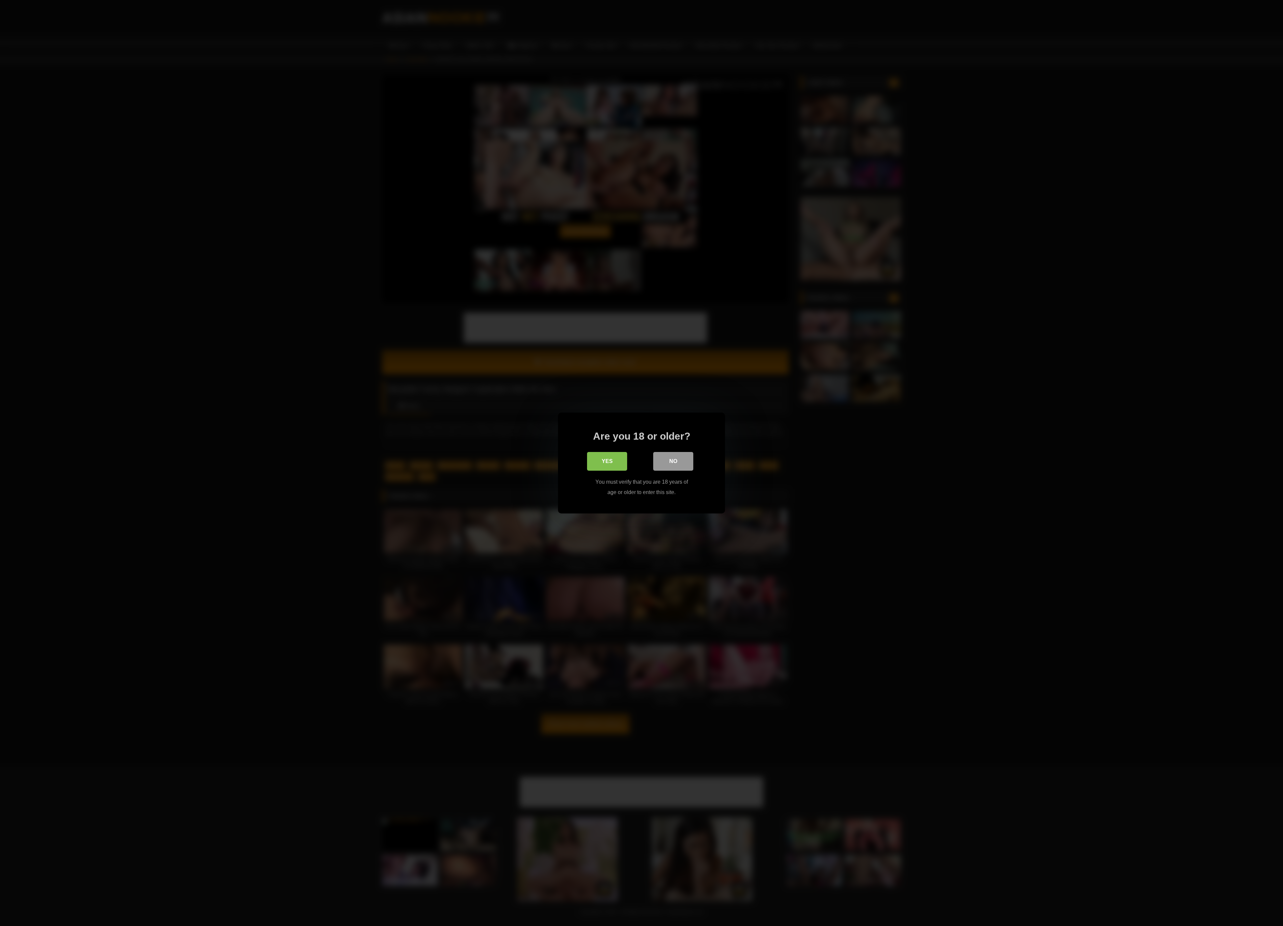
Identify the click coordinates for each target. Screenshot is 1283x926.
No (673, 461)
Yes (607, 461)
